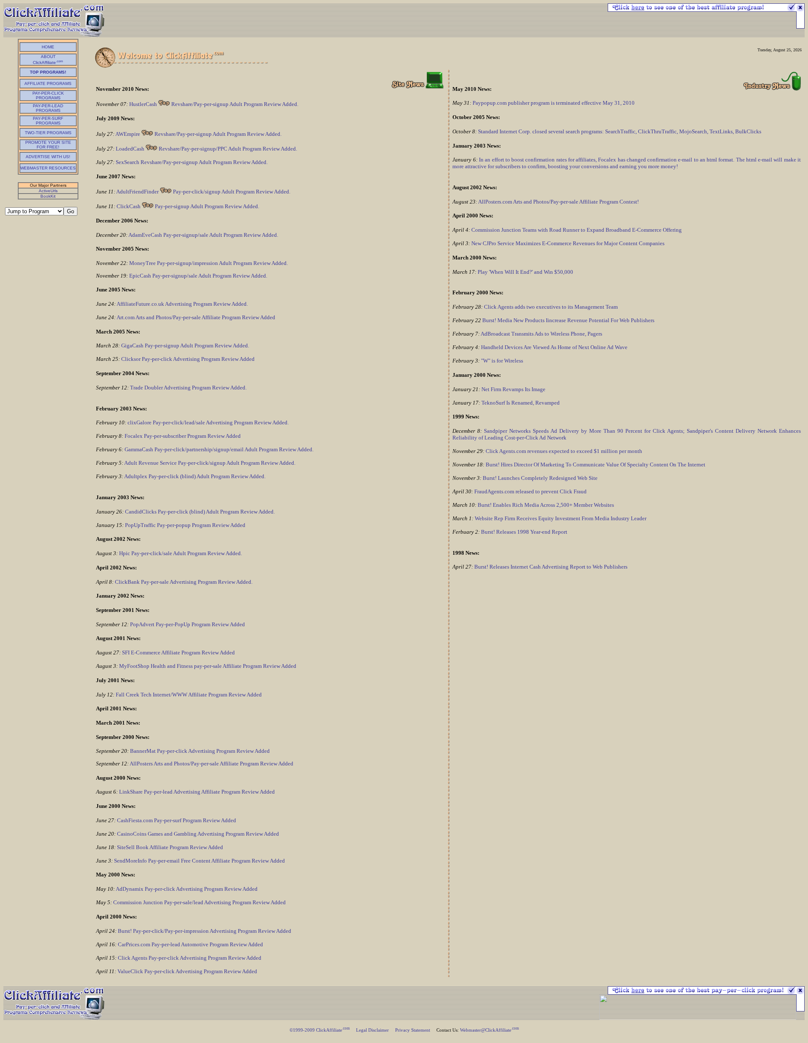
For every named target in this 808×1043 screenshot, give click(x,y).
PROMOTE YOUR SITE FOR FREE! (48, 144)
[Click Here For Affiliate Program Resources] (697, 992)
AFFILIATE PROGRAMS (48, 83)
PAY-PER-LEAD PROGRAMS (48, 108)
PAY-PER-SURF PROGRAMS (48, 120)
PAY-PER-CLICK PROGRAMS (48, 95)
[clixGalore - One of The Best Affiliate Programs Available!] (697, 9)
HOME (48, 47)
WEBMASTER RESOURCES (48, 168)
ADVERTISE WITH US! (48, 156)
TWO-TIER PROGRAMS (48, 132)
